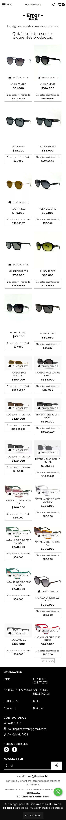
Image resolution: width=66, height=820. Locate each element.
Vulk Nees (18, 146)
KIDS (36, 701)
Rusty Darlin (18, 332)
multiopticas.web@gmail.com (27, 729)
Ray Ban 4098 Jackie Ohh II (47, 374)
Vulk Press (18, 208)
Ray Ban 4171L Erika (18, 414)
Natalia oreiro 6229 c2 (47, 543)
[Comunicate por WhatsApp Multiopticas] (58, 792)
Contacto (10, 708)
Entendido (33, 815)
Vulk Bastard (47, 208)
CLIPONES (11, 701)
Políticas (38, 708)
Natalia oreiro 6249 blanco (47, 500)
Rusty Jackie (48, 271)
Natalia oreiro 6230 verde (18, 541)
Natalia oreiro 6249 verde (18, 583)
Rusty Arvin (47, 333)
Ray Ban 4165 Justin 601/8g (47, 416)
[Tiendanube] (33, 777)
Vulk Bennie (18, 84)
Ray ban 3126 (18, 639)
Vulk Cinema (47, 84)
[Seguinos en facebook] (14, 749)
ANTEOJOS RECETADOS (41, 691)
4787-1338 (14, 723)
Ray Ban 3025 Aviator (18, 374)
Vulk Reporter (18, 271)
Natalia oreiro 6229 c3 (18, 502)
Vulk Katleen (47, 146)
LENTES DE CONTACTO (40, 680)
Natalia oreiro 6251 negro (47, 599)
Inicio (7, 679)
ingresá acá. (33, 793)
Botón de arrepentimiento (33, 797)
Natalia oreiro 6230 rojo (47, 638)
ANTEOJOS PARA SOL (18, 690)
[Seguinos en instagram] (6, 749)
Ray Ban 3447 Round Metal (47, 460)
